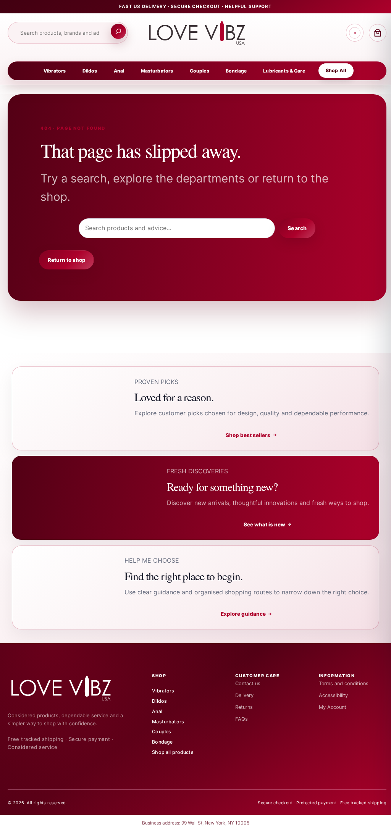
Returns (244, 707)
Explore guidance (247, 614)
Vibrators (55, 71)
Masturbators (157, 71)
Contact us (247, 683)
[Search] (118, 31)
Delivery (244, 695)
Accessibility (333, 695)
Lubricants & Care (284, 71)
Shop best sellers (251, 435)
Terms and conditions (343, 683)
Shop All (336, 70)
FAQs (241, 719)
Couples (199, 71)
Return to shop (67, 260)
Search (297, 228)
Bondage (236, 71)
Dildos (89, 71)
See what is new (268, 524)
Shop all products (173, 752)
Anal (119, 71)
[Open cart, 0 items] (377, 33)
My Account (332, 707)
